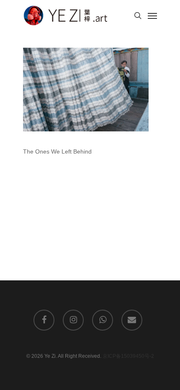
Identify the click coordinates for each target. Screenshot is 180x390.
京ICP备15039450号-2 (128, 356)
